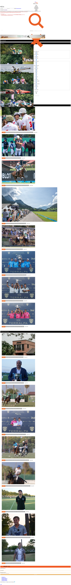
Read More (3, 132)
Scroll (1, 584)
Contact (36, 10)
